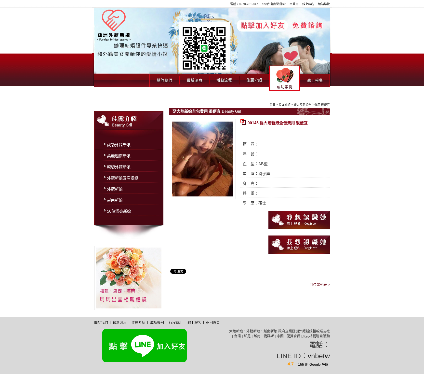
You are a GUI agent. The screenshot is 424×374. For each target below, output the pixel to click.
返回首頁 (213, 322)
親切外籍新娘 (119, 167)
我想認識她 (299, 220)
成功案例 (284, 78)
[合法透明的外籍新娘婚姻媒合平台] (114, 25)
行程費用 (176, 322)
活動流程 (224, 79)
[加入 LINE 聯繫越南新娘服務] (212, 47)
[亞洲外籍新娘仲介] (128, 278)
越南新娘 (115, 200)
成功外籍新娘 (119, 145)
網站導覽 (324, 4)
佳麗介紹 (254, 79)
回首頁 (294, 4)
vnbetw (319, 356)
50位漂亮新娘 (119, 211)
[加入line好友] (144, 345)
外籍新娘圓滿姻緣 (122, 178)
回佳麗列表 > (320, 285)
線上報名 (308, 4)
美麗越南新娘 (119, 156)
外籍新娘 (115, 189)
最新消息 (194, 79)
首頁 (273, 105)
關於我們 (164, 79)
